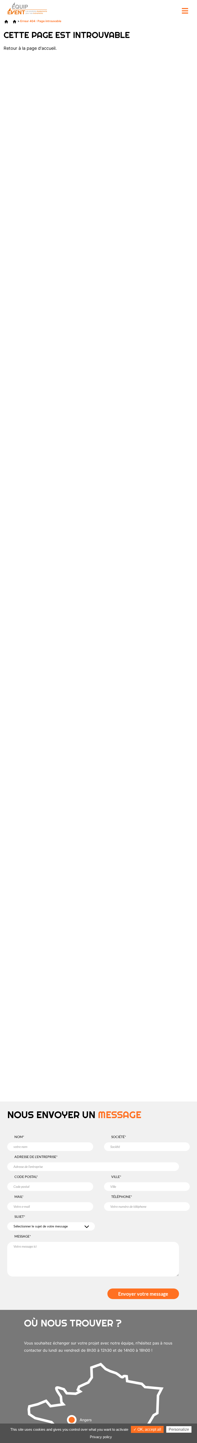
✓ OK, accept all (147, 1429)
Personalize (179, 1429)
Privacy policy (101, 1437)
